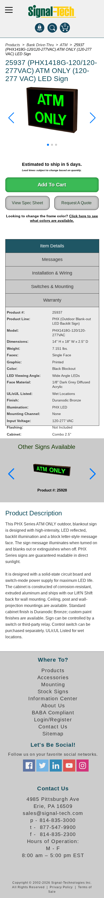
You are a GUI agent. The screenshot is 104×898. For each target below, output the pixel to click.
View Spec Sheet (27, 203)
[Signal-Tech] (52, 11)
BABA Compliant (53, 712)
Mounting (53, 684)
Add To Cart (52, 184)
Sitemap (53, 733)
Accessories (53, 677)
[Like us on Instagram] (82, 765)
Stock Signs (53, 691)
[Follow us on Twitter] (42, 765)
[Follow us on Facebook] (29, 765)
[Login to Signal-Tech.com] (40, 28)
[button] (11, 117)
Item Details (52, 245)
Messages (52, 259)
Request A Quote (76, 203)
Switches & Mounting (52, 286)
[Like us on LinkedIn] (56, 765)
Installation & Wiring (52, 272)
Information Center (53, 698)
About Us (53, 705)
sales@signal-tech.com (53, 813)
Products (53, 670)
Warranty (52, 300)
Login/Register (53, 719)
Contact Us (52, 726)
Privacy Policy (61, 887)
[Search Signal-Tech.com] (52, 28)
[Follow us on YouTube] (69, 765)
